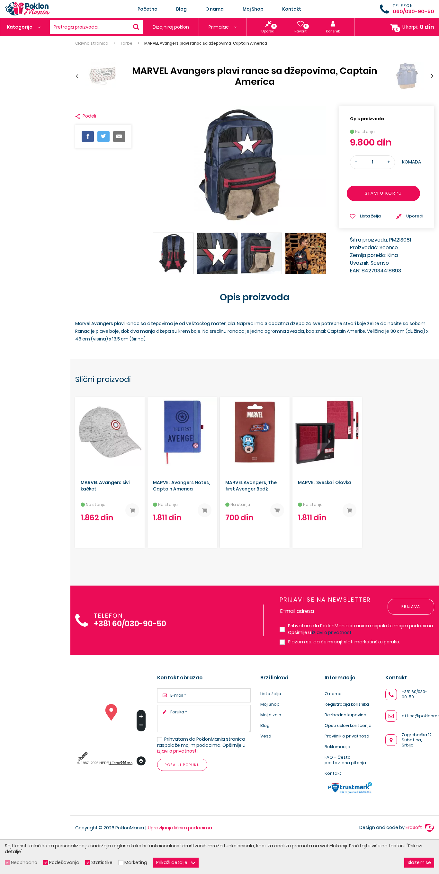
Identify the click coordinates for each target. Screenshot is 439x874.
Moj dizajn (270, 715)
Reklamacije (337, 747)
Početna (147, 9)
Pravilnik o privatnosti (347, 736)
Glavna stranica (91, 43)
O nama (214, 9)
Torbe (126, 43)
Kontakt (291, 9)
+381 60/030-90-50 (130, 624)
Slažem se (419, 862)
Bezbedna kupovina (345, 715)
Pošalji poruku (182, 764)
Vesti (265, 736)
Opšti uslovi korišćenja (348, 725)
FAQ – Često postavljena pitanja (345, 760)
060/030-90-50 (413, 11)
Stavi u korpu (383, 193)
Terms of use (122, 763)
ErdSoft (414, 827)
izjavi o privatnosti (332, 632)
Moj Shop (253, 9)
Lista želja (270, 694)
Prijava (410, 606)
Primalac (219, 27)
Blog (181, 9)
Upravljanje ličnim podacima (180, 828)
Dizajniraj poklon (171, 27)
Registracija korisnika (347, 704)
